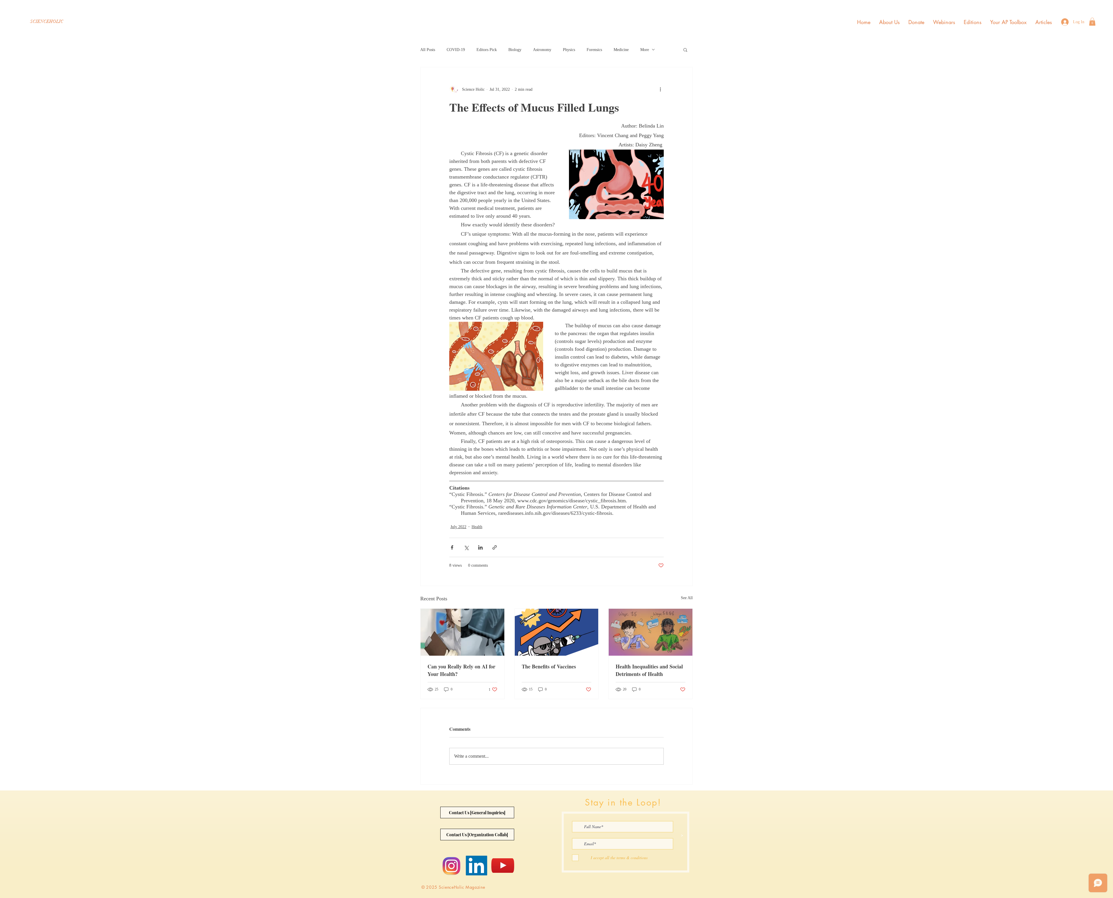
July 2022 (458, 527)
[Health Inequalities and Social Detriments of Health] (650, 632)
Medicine (621, 50)
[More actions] (660, 89)
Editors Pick (487, 50)
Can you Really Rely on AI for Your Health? (461, 670)
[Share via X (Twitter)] (466, 547)
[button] (1092, 22)
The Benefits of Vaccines (549, 666)
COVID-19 (456, 50)
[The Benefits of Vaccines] (557, 632)
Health (477, 527)
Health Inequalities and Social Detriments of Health (649, 670)
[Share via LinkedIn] (480, 547)
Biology (514, 50)
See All (687, 598)
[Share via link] (494, 547)
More (644, 50)
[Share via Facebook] (452, 547)
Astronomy (542, 50)
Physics (569, 50)
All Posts (427, 50)
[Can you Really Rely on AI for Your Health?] (462, 632)
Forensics (594, 50)
